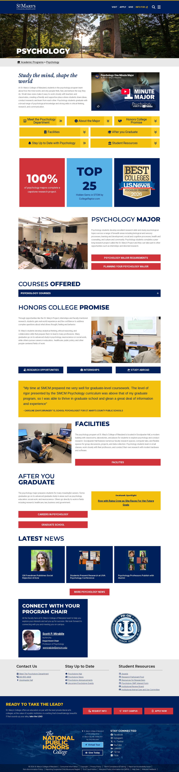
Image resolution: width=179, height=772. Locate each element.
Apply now (161, 711)
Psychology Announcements (80, 680)
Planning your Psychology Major (126, 266)
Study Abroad (140, 369)
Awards (124, 674)
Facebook (118, 734)
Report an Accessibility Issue (140, 767)
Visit (114, 7)
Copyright (84, 767)
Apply (123, 7)
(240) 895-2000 (93, 739)
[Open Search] (153, 7)
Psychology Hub (75, 674)
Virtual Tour (94, 744)
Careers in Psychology (53, 514)
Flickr (115, 755)
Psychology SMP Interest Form (134, 683)
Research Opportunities (43, 369)
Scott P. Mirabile (53, 633)
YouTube (117, 745)
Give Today (94, 752)
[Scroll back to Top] (173, 766)
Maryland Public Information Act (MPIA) (114, 769)
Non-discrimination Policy (33, 769)
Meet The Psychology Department (34, 674)
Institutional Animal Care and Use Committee (140, 689)
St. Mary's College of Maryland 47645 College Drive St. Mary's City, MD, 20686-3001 (93, 734)
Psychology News (76, 677)
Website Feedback (149, 769)
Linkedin (117, 748)
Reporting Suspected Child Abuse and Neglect (63, 769)
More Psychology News (89, 591)
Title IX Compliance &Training (115, 767)
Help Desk (136, 769)
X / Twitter (118, 741)
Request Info (99, 711)
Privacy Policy (95, 767)
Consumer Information (69, 767)
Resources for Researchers (133, 680)
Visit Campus (129, 711)
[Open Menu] (159, 7)
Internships (91, 369)
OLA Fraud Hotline (90, 769)
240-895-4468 (25, 677)
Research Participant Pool (132, 677)
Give (130, 7)
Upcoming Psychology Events (81, 683)
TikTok (116, 752)
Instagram (118, 738)
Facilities (118, 462)
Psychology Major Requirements (126, 257)
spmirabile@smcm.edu (55, 647)
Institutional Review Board (132, 686)
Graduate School (53, 524)
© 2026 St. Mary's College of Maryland (43, 767)
